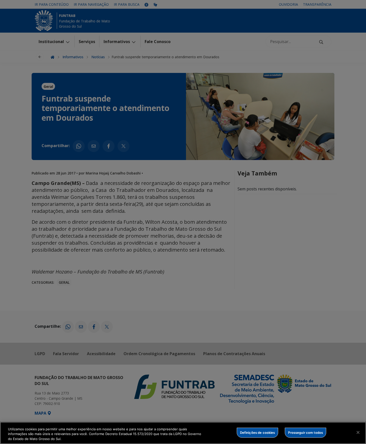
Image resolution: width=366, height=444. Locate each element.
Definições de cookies (257, 432)
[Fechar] (358, 432)
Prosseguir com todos (305, 432)
